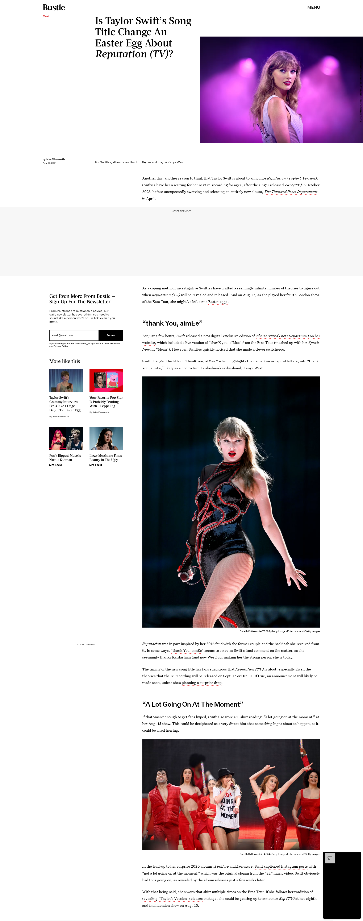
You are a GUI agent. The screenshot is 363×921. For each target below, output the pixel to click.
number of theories (283, 288)
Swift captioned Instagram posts (281, 866)
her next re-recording (210, 184)
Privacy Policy (61, 346)
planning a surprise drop (201, 682)
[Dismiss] (356, 855)
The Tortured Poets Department (290, 191)
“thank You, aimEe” (187, 650)
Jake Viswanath (55, 159)
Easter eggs (218, 301)
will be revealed (179, 294)
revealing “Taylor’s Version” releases (172, 898)
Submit (111, 335)
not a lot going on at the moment (170, 873)
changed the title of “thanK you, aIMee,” (185, 361)
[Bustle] (54, 7)
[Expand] (327, 855)
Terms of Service (111, 343)
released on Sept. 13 (220, 675)
